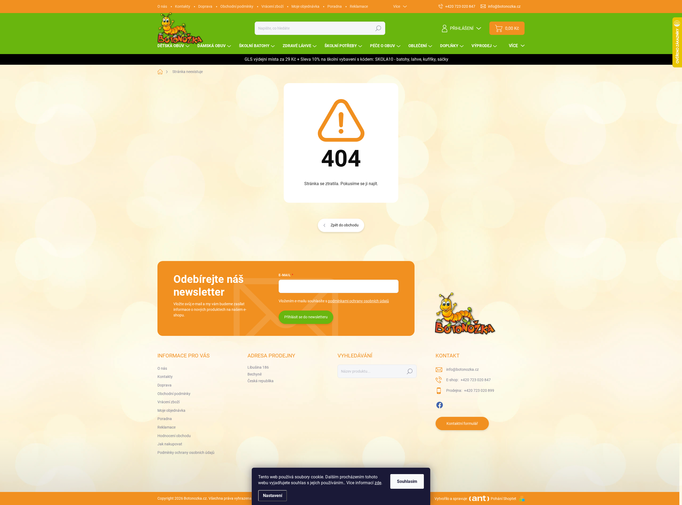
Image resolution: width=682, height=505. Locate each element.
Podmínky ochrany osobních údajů (185, 452)
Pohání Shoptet (504, 498)
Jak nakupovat (169, 444)
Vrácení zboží (272, 6)
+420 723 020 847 (475, 380)
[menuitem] (174, 46)
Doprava (205, 6)
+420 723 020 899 (478, 390)
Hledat (378, 28)
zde (378, 482)
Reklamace (359, 6)
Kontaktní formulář (462, 423)
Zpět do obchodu (345, 225)
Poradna (334, 6)
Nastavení (272, 495)
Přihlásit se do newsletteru (306, 317)
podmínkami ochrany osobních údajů (358, 301)
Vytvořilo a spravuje (451, 498)
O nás (162, 6)
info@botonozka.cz (462, 369)
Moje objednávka (305, 6)
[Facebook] (440, 404)
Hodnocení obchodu (174, 436)
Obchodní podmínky (236, 6)
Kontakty (182, 6)
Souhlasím (407, 481)
